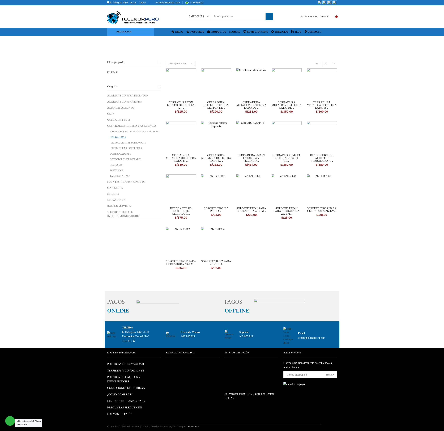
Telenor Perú (192, 426)
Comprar (187, 94)
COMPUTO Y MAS (118, 119)
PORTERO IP (117, 170)
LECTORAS (116, 165)
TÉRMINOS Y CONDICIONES (125, 370)
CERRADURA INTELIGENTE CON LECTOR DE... (216, 105)
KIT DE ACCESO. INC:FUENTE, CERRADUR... (181, 211)
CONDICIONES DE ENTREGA (126, 387)
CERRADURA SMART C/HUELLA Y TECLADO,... (251, 158)
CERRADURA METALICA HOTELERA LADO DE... (251, 105)
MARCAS (234, 32)
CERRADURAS (118, 137)
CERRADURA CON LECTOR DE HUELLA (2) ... (181, 105)
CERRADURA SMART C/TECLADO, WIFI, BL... (286, 158)
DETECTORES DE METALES (126, 159)
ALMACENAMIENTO (120, 107)
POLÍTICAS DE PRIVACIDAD (125, 363)
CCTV (111, 113)
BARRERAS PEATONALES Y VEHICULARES (134, 131)
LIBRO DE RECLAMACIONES (126, 400)
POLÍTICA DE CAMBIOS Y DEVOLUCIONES (123, 379)
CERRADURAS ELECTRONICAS (128, 142)
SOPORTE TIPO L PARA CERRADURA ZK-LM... (251, 210)
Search (269, 16)
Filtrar (112, 72)
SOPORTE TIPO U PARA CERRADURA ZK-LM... (286, 211)
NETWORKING (116, 199)
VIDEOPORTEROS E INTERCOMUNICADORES (123, 213)
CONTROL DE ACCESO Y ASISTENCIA (226, 42)
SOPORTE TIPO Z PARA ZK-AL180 (216, 262)
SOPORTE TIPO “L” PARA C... (216, 210)
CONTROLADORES (120, 154)
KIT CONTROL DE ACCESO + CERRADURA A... (321, 158)
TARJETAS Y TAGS (120, 176)
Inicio (199, 42)
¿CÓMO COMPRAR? (120, 394)
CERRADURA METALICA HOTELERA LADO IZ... (322, 105)
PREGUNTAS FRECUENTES (125, 407)
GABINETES (115, 187)
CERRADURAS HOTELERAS (126, 148)
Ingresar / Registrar (314, 16)
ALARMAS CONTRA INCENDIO (127, 95)
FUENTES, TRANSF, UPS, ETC (126, 181)
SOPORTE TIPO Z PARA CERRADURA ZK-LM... (322, 210)
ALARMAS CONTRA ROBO (124, 101)
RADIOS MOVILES (119, 205)
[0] (333, 16)
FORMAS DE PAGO (119, 413)
